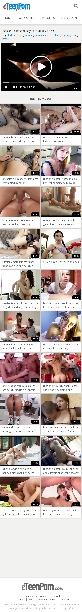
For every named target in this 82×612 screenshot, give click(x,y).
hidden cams (15, 35)
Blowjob (56, 596)
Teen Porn (69, 18)
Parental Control (47, 599)
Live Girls (48, 18)
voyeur (5, 39)
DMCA (20, 599)
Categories (25, 18)
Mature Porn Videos (36, 596)
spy (63, 35)
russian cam (41, 35)
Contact (65, 599)
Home (8, 18)
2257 (31, 599)
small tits (55, 35)
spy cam (72, 35)
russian (28, 35)
